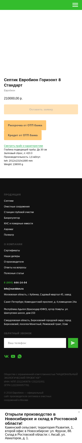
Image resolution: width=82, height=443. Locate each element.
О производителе (14, 261)
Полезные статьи (14, 273)
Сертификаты (12, 250)
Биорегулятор (12, 218)
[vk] (6, 356)
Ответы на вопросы (15, 267)
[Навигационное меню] (75, 5)
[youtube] (13, 356)
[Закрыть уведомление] (79, 412)
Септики (9, 200)
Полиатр (9, 234)
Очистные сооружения (17, 206)
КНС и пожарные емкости (18, 223)
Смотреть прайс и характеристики (23, 145)
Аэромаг (8, 229)
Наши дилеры (12, 256)
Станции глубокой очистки (19, 212)
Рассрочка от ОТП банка (25, 125)
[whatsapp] (19, 356)
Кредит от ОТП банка (23, 135)
